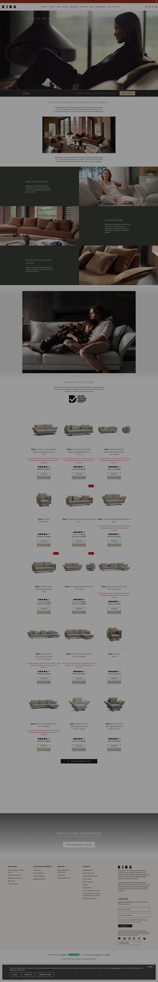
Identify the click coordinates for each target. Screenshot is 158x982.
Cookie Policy (117, 968)
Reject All (28, 974)
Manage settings (45, 974)
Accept (15, 974)
